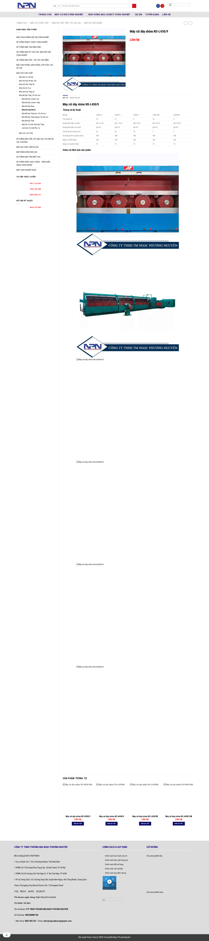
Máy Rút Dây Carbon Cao (30, 99)
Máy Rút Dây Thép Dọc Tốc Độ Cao (34, 114)
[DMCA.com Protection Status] (109, 882)
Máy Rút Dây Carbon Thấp (31, 103)
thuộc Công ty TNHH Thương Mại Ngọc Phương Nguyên (109, 937)
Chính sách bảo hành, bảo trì (116, 856)
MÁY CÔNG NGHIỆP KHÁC (26, 170)
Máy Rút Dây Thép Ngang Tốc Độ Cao (35, 117)
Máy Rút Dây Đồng (28, 106)
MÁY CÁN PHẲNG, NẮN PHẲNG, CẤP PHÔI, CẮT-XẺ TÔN (34, 66)
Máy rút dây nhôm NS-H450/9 (111, 816)
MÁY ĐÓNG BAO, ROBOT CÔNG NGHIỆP (109, 14)
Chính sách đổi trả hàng (114, 864)
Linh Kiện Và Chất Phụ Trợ (31, 128)
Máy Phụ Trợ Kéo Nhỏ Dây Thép (33, 124)
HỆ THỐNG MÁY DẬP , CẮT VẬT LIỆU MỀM (32, 60)
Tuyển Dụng (152, 14)
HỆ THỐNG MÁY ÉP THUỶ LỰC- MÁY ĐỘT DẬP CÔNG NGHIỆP (33, 53)
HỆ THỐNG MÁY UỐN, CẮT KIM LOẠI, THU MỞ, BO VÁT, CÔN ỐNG (35, 140)
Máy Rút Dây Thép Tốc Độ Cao (66, 23)
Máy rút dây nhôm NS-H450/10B (178, 816)
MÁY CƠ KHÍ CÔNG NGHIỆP (69, 14)
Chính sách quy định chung (115, 873)
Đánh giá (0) (75, 98)
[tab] (65, 97)
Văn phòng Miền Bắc (154, 856)
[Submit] (134, 6)
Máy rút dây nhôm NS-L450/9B (145, 816)
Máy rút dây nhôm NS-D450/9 (78, 816)
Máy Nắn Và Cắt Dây (26, 77)
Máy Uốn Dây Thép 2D (26, 92)
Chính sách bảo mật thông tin (116, 860)
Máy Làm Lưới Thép (26, 133)
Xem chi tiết (78, 823)
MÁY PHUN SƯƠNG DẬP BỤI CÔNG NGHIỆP (32, 37)
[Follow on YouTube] (162, 6)
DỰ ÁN (138, 14)
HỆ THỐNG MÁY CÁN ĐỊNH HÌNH (28, 47)
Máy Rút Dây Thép (28, 121)
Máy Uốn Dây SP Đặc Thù (27, 81)
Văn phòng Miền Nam (154, 892)
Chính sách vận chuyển (114, 868)
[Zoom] (66, 87)
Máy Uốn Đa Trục (25, 88)
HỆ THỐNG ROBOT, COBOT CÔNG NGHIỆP (32, 42)
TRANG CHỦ (44, 14)
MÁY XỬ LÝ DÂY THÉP (39, 23)
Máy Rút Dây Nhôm (93, 23)
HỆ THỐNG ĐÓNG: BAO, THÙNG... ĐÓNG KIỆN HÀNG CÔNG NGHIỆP (33, 163)
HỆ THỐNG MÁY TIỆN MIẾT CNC (28, 157)
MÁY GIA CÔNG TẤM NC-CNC (27, 147)
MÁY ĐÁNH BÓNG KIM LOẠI (26, 152)
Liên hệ (166, 14)
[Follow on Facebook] (158, 6)
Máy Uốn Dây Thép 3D (26, 84)
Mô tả (65, 98)
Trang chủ (21, 23)
